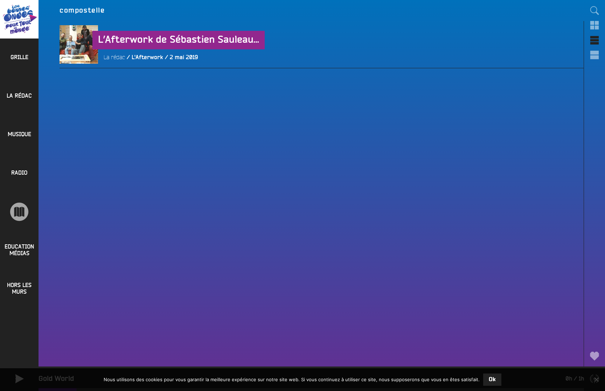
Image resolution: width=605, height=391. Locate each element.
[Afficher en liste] (594, 40)
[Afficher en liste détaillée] (594, 55)
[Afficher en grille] (594, 25)
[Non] (596, 379)
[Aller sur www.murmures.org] (19, 212)
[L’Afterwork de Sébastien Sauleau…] (79, 83)
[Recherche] (594, 10)
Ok (492, 379)
